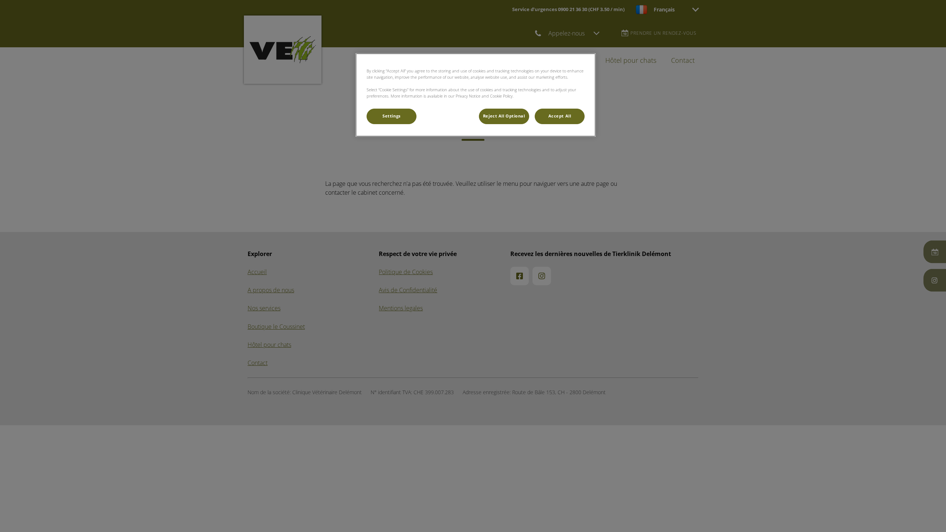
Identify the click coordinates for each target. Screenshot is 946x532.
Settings (391, 116)
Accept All (559, 116)
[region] (475, 95)
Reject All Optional (504, 116)
